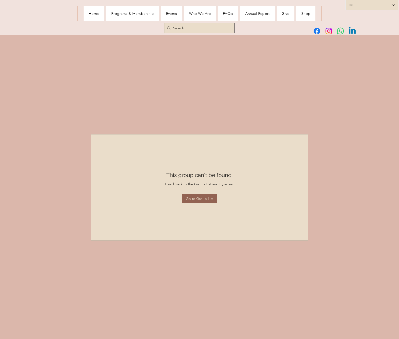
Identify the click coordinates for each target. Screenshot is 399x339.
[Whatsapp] (340, 31)
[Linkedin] (352, 31)
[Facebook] (317, 31)
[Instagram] (328, 31)
